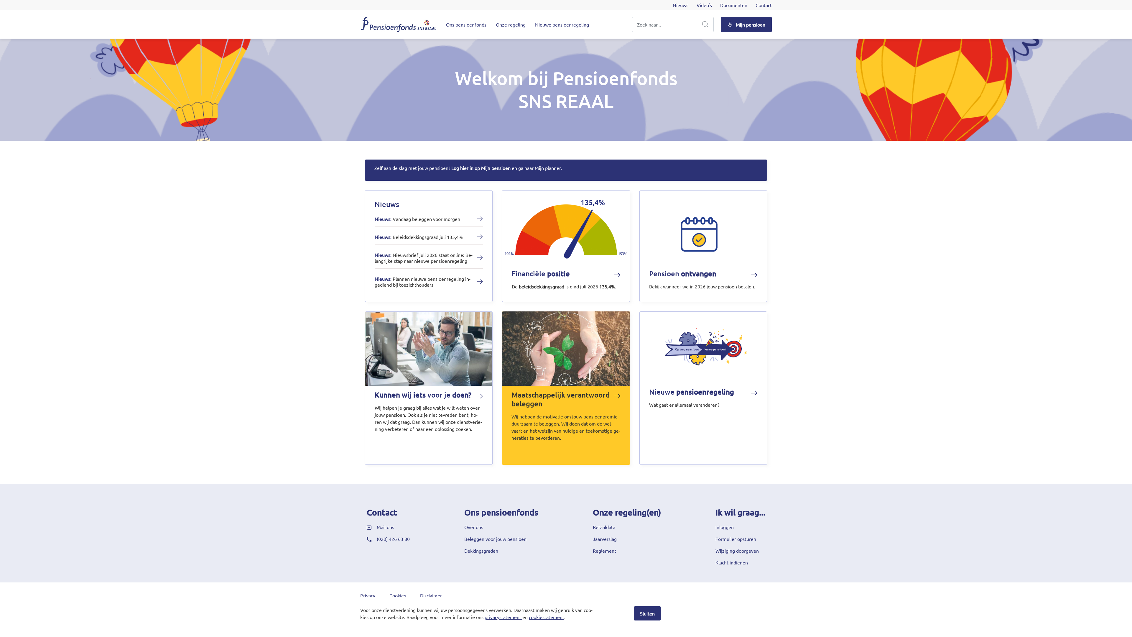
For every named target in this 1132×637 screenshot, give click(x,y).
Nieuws (680, 5)
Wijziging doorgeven (737, 551)
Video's (704, 5)
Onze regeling (511, 24)
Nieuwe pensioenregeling (562, 24)
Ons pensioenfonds (466, 24)
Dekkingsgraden (481, 551)
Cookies (397, 595)
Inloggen (724, 527)
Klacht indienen (731, 562)
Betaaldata (604, 527)
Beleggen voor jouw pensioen (495, 539)
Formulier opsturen (735, 539)
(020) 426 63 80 (393, 539)
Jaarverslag (605, 539)
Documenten (733, 5)
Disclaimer (431, 595)
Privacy (367, 595)
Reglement (604, 551)
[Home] (398, 24)
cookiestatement (546, 617)
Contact (764, 5)
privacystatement (503, 617)
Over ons (473, 527)
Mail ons (385, 527)
